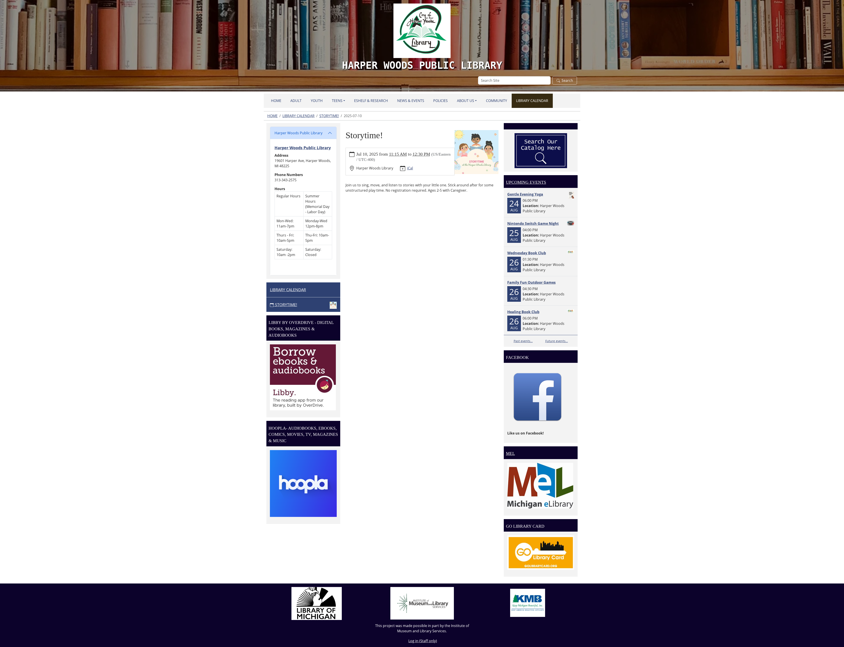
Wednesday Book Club (526, 253)
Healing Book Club (523, 311)
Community (496, 100)
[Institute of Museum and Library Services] (422, 602)
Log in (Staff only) (422, 640)
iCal (410, 168)
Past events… (523, 341)
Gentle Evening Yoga (525, 194)
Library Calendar (532, 100)
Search (567, 80)
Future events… (556, 341)
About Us (465, 100)
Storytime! (329, 115)
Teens (337, 100)
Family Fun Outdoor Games (531, 282)
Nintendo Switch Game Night (533, 223)
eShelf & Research (371, 100)
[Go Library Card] (540, 552)
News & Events (410, 100)
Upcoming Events (526, 182)
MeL (510, 453)
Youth (317, 100)
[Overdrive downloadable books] (303, 377)
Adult (296, 100)
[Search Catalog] (541, 150)
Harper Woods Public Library (298, 133)
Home (276, 100)
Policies (440, 100)
